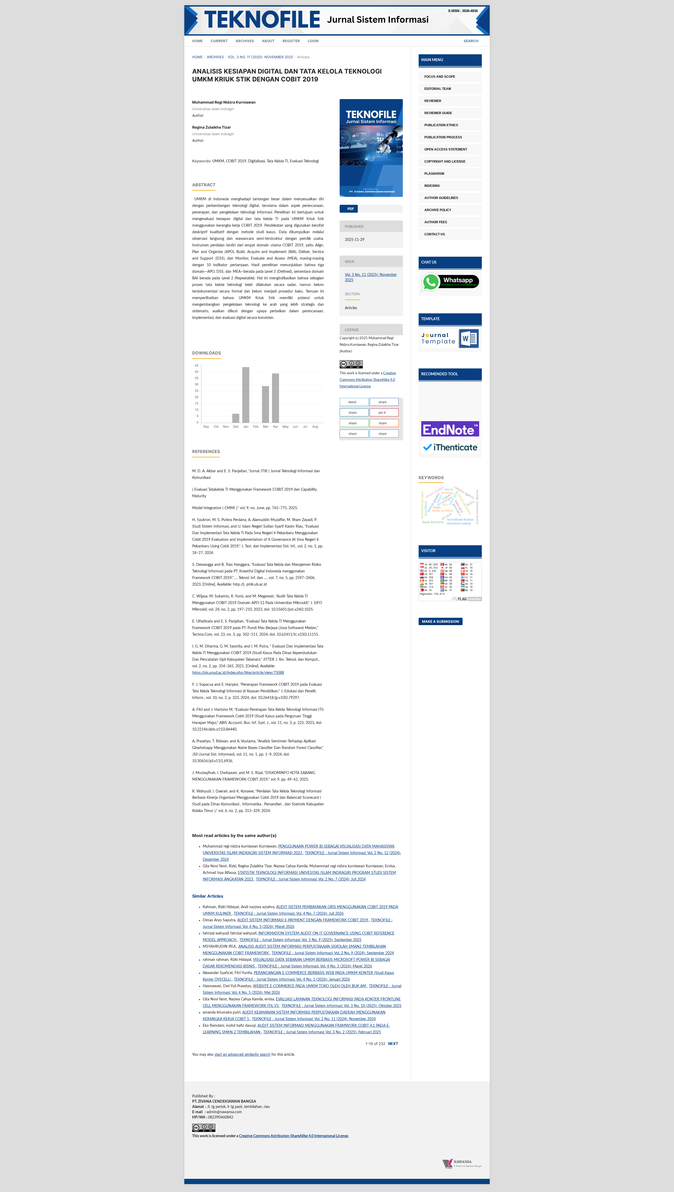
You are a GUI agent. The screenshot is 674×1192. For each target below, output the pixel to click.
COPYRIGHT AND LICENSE (444, 161)
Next (393, 1043)
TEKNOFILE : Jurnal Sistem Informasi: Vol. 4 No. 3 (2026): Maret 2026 (315, 966)
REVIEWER (432, 101)
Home (197, 41)
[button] (354, 402)
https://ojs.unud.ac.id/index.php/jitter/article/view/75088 (238, 673)
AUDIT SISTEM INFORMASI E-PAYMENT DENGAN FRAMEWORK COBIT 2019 (303, 920)
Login (313, 41)
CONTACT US (434, 234)
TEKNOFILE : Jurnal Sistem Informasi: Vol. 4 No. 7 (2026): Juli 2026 (289, 914)
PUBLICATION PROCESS (443, 137)
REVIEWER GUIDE (438, 113)
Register (291, 41)
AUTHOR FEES (435, 222)
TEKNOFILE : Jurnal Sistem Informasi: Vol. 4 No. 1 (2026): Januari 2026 (292, 979)
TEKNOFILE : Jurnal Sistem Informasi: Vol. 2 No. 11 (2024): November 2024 (314, 1019)
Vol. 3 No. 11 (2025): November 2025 (260, 57)
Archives (245, 41)
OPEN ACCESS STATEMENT (445, 149)
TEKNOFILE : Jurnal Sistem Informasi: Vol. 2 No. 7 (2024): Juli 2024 (311, 879)
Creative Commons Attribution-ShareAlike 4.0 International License (368, 380)
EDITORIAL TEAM (437, 89)
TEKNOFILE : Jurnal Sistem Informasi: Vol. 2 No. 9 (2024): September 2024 (333, 953)
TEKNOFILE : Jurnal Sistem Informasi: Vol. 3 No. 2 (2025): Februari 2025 (322, 1032)
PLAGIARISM (434, 174)
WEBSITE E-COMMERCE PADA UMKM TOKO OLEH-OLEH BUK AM (310, 986)
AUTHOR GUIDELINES (441, 198)
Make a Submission (440, 621)
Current (219, 41)
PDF (350, 209)
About (268, 41)
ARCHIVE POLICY (437, 210)
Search (470, 41)
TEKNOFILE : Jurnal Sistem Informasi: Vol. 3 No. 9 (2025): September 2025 (300, 940)
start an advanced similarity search (242, 1055)
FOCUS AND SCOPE (439, 77)
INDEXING (432, 186)
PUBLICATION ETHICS (441, 125)
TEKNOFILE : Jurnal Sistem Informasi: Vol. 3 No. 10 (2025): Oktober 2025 (341, 1006)
